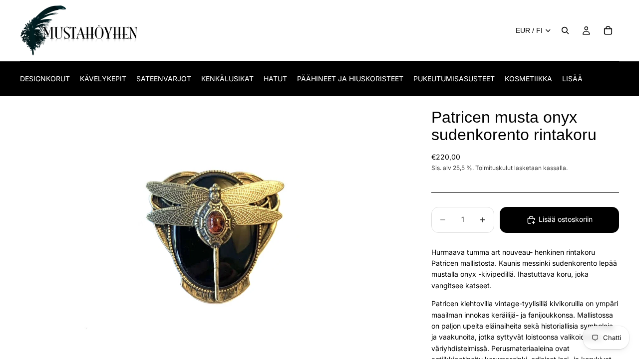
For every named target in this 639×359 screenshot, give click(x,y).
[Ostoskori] (608, 30)
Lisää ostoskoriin (566, 219)
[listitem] (572, 78)
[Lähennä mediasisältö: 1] (213, 228)
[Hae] (565, 30)
